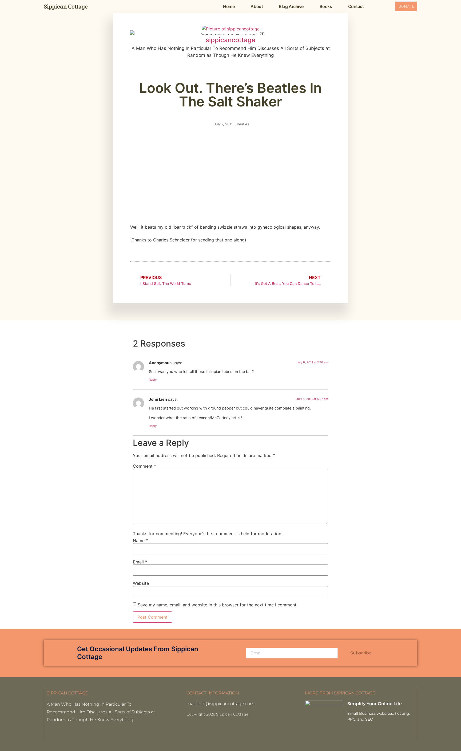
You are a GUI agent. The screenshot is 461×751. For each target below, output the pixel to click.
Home (229, 6)
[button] (383, 6)
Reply (153, 380)
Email (140, 562)
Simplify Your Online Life (374, 703)
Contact (356, 6)
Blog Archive (291, 6)
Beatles (243, 124)
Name (140, 540)
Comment (144, 466)
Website (141, 583)
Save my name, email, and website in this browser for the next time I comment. (217, 605)
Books (326, 6)
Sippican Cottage (66, 6)
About (257, 6)
